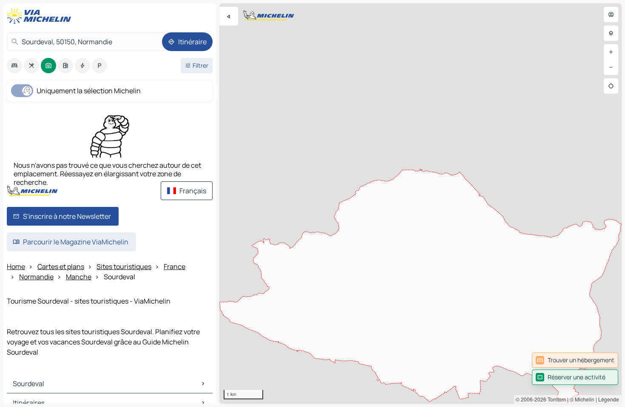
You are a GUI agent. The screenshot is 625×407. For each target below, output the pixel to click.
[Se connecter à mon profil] (611, 14)
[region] (420, 203)
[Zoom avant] (611, 52)
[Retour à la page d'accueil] (41, 16)
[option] (14, 65)
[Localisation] (611, 86)
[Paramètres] (611, 33)
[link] (575, 360)
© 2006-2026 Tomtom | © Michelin (555, 399)
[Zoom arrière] (611, 67)
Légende (608, 399)
